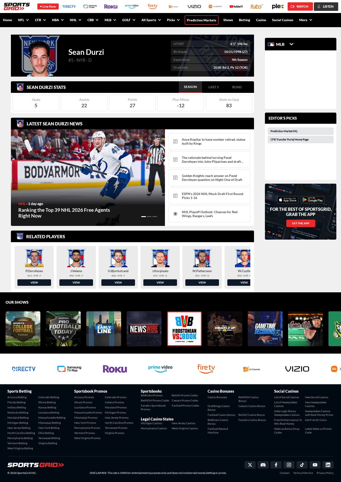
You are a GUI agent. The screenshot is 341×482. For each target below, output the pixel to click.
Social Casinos (282, 20)
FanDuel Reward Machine (218, 430)
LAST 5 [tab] (214, 87)
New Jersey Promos (117, 417)
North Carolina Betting (21, 433)
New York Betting (48, 428)
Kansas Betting (47, 407)
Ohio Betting (46, 433)
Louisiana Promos (85, 407)
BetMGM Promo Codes (155, 400)
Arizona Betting (16, 397)
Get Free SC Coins (316, 420)
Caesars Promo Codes (185, 400)
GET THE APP (300, 223)
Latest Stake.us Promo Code (318, 430)
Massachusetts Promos (88, 412)
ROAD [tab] (236, 87)
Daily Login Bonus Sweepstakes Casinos (286, 413)
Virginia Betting (47, 443)
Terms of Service (303, 473)
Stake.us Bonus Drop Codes (286, 430)
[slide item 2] (149, 216)
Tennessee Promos (116, 428)
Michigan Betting (17, 422)
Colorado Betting (48, 397)
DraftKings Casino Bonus (219, 407)
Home (7, 20)
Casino (261, 20)
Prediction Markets (201, 20)
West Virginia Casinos (185, 428)
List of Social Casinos (286, 397)
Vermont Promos (84, 433)
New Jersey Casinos (183, 423)
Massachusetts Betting (51, 417)
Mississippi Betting (49, 422)
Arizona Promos (84, 397)
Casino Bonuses (217, 397)
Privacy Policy (325, 473)
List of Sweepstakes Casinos (285, 404)
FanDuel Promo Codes (185, 405)
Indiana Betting (16, 407)
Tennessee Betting (49, 438)
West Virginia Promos (87, 438)
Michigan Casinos (151, 423)
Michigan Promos (115, 412)
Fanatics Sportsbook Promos (153, 407)
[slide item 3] (154, 216)
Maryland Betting (18, 417)
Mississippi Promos (85, 417)
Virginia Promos (114, 433)
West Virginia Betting (20, 448)
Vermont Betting (17, 443)
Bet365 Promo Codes (185, 395)
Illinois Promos (83, 402)
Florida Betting (16, 402)
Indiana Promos (114, 402)
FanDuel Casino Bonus (221, 415)
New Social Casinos (316, 397)
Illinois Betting (47, 402)
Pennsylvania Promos (87, 428)
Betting (244, 20)
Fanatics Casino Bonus (252, 420)
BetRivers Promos (152, 395)
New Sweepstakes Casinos (315, 404)
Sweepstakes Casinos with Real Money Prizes (319, 413)
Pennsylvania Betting (20, 438)
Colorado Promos (115, 397)
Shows (228, 20)
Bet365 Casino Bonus (251, 415)
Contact (285, 473)
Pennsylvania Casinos (154, 428)
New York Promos (85, 422)
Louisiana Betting (48, 412)
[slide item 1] (143, 216)
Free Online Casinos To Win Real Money (288, 421)
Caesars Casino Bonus (251, 406)
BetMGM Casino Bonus (248, 399)
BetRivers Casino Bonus (218, 421)
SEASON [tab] (190, 87)
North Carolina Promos (119, 422)
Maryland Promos (116, 407)
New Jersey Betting (18, 428)
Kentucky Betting (17, 412)
